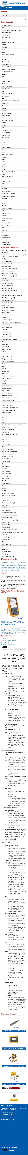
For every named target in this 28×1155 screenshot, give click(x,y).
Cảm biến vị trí (5, 346)
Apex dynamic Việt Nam (8, 42)
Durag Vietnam (6, 81)
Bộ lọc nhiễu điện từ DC (8, 310)
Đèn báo (4, 76)
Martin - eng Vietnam (7, 154)
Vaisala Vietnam (6, 235)
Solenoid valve (5, 500)
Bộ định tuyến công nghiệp (8, 298)
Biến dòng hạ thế (6, 266)
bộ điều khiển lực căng (7, 285)
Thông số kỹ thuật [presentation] (19, 649)
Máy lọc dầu (5, 446)
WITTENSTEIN (6, 245)
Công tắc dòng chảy (7, 354)
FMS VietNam (5, 103)
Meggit (4, 167)
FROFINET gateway (7, 395)
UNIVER (4, 232)
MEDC (3, 164)
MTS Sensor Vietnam (7, 176)
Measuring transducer (7, 456)
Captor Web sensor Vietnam (9, 69)
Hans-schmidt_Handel (7, 118)
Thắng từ (4, 505)
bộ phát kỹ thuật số (7, 320)
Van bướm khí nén (6, 551)
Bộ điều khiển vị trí (6, 293)
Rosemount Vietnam (7, 218)
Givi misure (5, 108)
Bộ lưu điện (5, 315)
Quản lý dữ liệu (6, 483)
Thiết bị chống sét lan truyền (9, 512)
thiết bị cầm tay (6, 510)
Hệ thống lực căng (6, 412)
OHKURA (4, 189)
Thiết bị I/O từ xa (6, 527)
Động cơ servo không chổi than (10, 376)
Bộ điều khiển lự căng (7, 283)
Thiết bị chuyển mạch (7, 517)
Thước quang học (6, 544)
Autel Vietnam (5, 47)
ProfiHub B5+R (6, 478)
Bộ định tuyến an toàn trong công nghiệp (12, 295)
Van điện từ (5, 554)
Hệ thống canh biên (7, 405)
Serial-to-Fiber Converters (8, 493)
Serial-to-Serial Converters (8, 495)
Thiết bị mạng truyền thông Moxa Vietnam (12, 532)
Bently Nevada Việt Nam (8, 54)
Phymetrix (4, 198)
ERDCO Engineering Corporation (10, 88)
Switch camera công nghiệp (9, 503)
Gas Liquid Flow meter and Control (10, 398)
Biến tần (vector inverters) (8, 271)
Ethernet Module (6, 390)
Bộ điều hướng (5, 278)
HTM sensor (5, 125)
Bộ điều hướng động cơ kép (9, 281)
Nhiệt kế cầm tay (6, 461)
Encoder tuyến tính (7, 385)
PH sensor (4, 468)
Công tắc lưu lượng (7, 359)
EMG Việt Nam (6, 84)
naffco (3, 179)
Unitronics (4, 230)
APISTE (4, 45)
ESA (3, 91)
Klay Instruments (6, 135)
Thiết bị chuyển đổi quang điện (9, 515)
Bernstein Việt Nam (7, 57)
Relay (3, 486)
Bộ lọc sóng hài (6, 312)
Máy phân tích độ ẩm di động (9, 451)
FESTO (4, 98)
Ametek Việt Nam (6, 32)
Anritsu (4, 40)
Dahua (4, 74)
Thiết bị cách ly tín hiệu (8, 507)
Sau (19, 1087)
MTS (3, 174)
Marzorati (4, 157)
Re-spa (4, 215)
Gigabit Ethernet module (8, 400)
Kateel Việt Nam (6, 132)
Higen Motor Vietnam (7, 120)
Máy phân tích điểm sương (8, 449)
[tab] (7, 649)
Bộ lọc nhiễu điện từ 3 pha (8, 307)
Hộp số (4, 420)
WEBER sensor (6, 237)
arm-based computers (7, 261)
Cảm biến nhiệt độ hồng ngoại (9, 339)
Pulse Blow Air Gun (7, 481)
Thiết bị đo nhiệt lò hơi (7, 525)
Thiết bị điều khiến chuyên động (10, 520)
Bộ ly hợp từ (5, 317)
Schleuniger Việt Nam (7, 223)
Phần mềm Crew (6, 471)
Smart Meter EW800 (7, 498)
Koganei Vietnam (6, 140)
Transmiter (5, 547)
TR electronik (5, 228)
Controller (4, 364)
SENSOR (4, 488)
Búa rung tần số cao (7, 327)
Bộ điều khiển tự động (7, 288)
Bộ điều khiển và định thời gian (9, 290)
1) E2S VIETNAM (6, 25)
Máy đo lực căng (6, 439)
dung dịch (4, 381)
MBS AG (4, 162)
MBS (3, 159)
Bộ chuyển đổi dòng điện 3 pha (10, 276)
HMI (3, 417)
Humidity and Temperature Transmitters (12, 425)
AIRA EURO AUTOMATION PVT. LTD (11, 30)
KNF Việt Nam (5, 137)
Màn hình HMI (5, 432)
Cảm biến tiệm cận (7, 344)
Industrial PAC (5, 427)
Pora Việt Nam (5, 206)
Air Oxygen (5, 259)
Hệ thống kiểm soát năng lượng (10, 407)
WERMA (4, 240)
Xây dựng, (17, 570)
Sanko (3, 220)
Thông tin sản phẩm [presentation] (7, 649)
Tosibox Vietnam (6, 225)
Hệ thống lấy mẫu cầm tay (8, 410)
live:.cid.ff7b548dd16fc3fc (9, 644)
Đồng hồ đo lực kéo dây (8, 378)
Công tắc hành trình (7, 356)
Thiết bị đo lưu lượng (7, 522)
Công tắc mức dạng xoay (8, 361)
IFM (3, 128)
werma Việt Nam (6, 242)
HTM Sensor (5, 123)
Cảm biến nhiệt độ (6, 337)
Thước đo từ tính (6, 542)
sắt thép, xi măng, (10, 570)
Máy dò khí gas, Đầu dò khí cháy (10, 434)
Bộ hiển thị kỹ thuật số (7, 303)
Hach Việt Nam (6, 115)
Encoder (4, 383)
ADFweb (4, 27)
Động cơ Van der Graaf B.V (9, 588)
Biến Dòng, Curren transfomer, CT (10, 268)
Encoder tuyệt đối (6, 388)
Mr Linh (5, 638)
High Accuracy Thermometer (9, 415)
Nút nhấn (4, 464)
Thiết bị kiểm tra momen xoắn (9, 529)
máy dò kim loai (6, 437)
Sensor (4, 490)
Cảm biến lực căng (7, 334)
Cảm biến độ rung (6, 332)
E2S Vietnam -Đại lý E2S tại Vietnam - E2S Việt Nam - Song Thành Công (13, 577)
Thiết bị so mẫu (6, 539)
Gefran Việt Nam (6, 106)
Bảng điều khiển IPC (7, 263)
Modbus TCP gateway (7, 459)
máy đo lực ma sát (6, 442)
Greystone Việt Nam (7, 113)
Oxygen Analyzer (6, 466)
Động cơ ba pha (6, 371)
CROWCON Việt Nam (7, 71)
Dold (3, 79)
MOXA (3, 169)
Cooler (4, 366)
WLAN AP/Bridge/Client (8, 556)
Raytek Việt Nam (6, 213)
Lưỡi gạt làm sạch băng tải (8, 429)
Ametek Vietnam (6, 35)
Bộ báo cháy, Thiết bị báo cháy (9, 273)
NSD (3, 184)
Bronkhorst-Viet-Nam (7, 67)
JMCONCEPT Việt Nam (8, 130)
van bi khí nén (5, 549)
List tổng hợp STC (6, 147)
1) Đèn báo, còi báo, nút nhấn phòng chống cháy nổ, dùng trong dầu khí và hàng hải (13, 255)
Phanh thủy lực (6, 476)
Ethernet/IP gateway (7, 393)
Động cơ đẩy (5, 373)
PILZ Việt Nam (5, 201)
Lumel (3, 149)
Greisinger (4, 110)
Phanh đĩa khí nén (6, 473)
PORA (3, 203)
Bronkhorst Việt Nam (7, 62)
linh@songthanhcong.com (9, 640)
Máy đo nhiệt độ (6, 444)
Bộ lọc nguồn (5, 305)
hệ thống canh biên (7, 403)
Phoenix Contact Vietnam (8, 193)
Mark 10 (4, 152)
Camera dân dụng (6, 349)
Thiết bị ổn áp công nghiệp (8, 537)
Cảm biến (4, 329)
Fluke (4, 671)
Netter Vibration (6, 181)
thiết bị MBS (5, 534)
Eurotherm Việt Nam (7, 93)
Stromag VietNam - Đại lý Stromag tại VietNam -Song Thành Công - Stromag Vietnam (13, 585)
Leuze (3, 142)
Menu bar (9, 8)
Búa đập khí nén (6, 324)
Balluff (3, 49)
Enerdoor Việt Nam (7, 86)
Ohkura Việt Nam (6, 191)
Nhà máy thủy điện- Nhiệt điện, (14, 568)
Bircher (4, 59)
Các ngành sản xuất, (10, 567)
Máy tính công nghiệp (7, 454)
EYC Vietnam (5, 96)
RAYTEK (4, 210)
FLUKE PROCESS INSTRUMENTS (10, 101)
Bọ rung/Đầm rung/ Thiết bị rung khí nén (12, 322)
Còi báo (4, 351)
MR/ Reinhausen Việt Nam (8, 171)
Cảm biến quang (6, 342)
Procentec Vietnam (7, 208)
